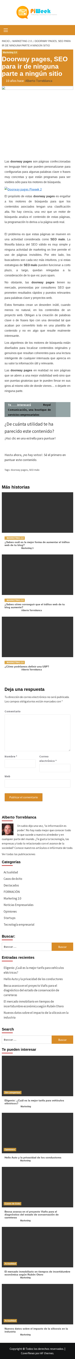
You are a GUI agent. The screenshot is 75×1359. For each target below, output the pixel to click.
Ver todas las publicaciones (18, 854)
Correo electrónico (48, 758)
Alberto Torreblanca (38, 81)
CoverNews (28, 1353)
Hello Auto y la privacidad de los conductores (33, 979)
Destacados (11, 885)
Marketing (26, 1106)
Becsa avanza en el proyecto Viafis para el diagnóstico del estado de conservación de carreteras (31, 990)
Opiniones (10, 911)
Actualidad (11, 872)
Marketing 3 (27, 548)
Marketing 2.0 (10, 52)
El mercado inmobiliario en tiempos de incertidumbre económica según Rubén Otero (34, 1003)
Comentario (13, 711)
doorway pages (19, 469)
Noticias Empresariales (18, 905)
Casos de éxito (13, 879)
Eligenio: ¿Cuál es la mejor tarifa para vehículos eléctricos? (34, 970)
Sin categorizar (12, 1092)
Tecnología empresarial (19, 925)
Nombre (11, 756)
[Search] (69, 30)
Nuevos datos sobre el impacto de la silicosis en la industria (36, 1015)
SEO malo (34, 469)
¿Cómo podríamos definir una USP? (27, 666)
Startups (9, 918)
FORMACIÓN (12, 892)
